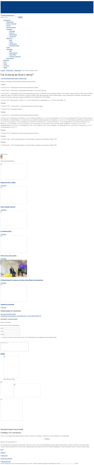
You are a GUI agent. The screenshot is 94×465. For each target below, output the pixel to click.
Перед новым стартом (8, 207)
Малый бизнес (13, 53)
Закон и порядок (11, 27)
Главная (3, 70)
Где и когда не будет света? (8, 314)
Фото (5, 62)
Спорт (8, 47)
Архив (5, 67)
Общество (9, 38)
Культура (11, 33)
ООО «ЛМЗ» (12, 54)
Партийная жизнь (14, 45)
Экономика (9, 49)
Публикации (7, 20)
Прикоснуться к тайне (8, 182)
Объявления (9, 22)
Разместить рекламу (6, 458)
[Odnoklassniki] (47, 158)
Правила (3, 452)
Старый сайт (4, 455)
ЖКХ (10, 51)
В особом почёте (6, 231)
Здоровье (12, 31)
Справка (6, 2)
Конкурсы (6, 60)
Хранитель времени (7, 304)
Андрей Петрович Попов (68, 463)
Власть (8, 25)
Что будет (6, 65)
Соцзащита (12, 36)
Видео (5, 64)
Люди (11, 42)
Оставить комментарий (19, 78)
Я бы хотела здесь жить (8, 255)
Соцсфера (9, 29)
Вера (10, 40)
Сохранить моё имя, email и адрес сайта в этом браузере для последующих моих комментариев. (29, 337)
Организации (13, 43)
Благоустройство (11, 23)
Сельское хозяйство (15, 56)
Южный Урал (10, 58)
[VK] (47, 156)
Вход (2, 449)
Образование (13, 34)
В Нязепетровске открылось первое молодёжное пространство (22, 280)
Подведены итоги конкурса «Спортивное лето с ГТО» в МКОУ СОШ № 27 (21, 316)
